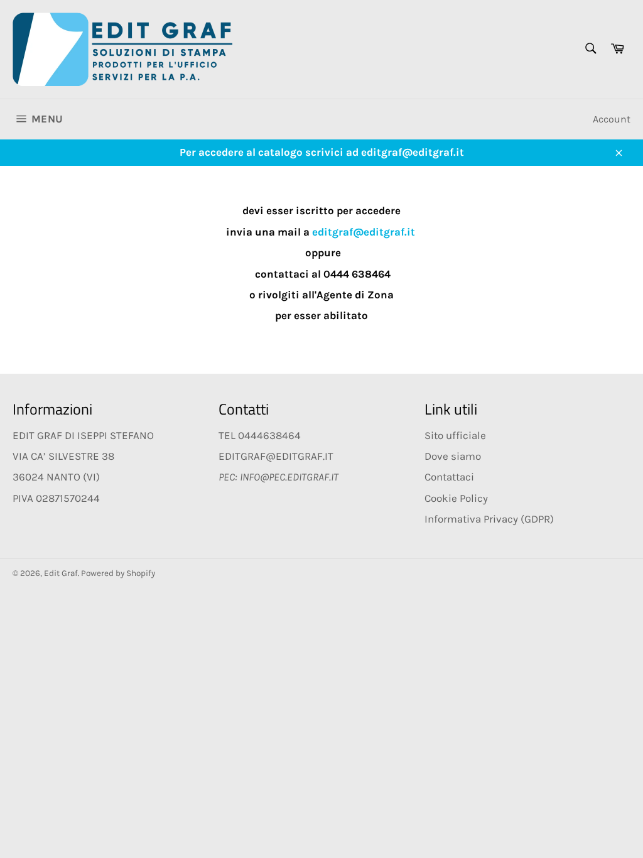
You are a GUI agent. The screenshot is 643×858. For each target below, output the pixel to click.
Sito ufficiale (455, 435)
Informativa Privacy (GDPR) (489, 519)
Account (611, 119)
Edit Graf (61, 573)
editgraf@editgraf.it (363, 231)
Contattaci (449, 476)
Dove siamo (452, 456)
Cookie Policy (456, 498)
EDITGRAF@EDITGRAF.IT (276, 456)
